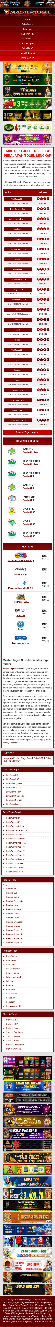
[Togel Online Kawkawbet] (27, 1098)
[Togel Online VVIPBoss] (27, 68)
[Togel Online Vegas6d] (27, 1110)
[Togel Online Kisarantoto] (27, 116)
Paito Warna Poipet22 (16, 855)
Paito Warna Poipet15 (16, 847)
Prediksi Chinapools (15, 922)
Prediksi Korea (12, 918)
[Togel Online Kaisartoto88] (27, 1170)
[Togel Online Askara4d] (27, 1122)
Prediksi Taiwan (13, 913)
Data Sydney (28, 1308)
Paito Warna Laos (14, 834)
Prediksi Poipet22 (14, 943)
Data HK (7, 1308)
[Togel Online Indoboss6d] (27, 1074)
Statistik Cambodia (14, 1032)
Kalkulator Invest (13, 977)
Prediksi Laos (12, 905)
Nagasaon (46, 1302)
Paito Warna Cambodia (16, 830)
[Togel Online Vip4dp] (27, 1206)
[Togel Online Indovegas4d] (27, 1290)
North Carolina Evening (18, 219)
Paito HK (6, 885)
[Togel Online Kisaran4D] (27, 104)
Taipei (17, 380)
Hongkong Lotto (17, 400)
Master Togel (8, 669)
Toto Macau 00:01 (18, 199)
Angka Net (18, 1302)
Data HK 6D (41, 1308)
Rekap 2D (10, 1002)
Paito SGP (38, 758)
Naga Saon (26, 758)
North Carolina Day (17, 209)
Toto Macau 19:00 (18, 300)
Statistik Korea (12, 1040)
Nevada (18, 320)
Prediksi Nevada (13, 926)
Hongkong (18, 370)
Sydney (17, 259)
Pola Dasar (11, 989)
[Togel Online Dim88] (27, 80)
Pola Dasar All (12, 994)
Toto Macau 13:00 (18, 249)
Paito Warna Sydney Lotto (39, 1316)
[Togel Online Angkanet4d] (27, 1254)
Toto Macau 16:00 (18, 280)
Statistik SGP (12, 1024)
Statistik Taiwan (13, 1036)
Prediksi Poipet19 (14, 938)
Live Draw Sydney (27, 43)
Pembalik (10, 985)
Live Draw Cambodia (15, 796)
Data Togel (27, 29)
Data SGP (16, 1308)
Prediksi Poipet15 (14, 934)
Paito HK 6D (27, 48)
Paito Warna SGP (13, 822)
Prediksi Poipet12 (14, 930)
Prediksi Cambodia (14, 901)
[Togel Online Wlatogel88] (27, 1146)
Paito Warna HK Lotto (13, 1318)
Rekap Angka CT (13, 1006)
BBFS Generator (13, 969)
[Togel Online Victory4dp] (27, 1086)
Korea (17, 340)
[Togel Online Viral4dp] (27, 140)
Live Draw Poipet (13, 792)
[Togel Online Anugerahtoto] (27, 1230)
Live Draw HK (27, 34)
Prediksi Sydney (13, 897)
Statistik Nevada (13, 1049)
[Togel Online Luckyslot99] (27, 1194)
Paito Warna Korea (14, 872)
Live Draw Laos (12, 804)
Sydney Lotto (18, 390)
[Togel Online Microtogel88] (27, 1062)
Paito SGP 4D (27, 58)
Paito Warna (27, 24)
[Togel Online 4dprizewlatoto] (27, 1158)
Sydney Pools (32, 1313)
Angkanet (20, 1313)
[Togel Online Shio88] (27, 1278)
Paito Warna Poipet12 (16, 843)
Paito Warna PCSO (14, 863)
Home (27, 19)
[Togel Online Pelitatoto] (27, 128)
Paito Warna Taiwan (15, 868)
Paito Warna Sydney (15, 826)
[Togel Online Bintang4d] (27, 1134)
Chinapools (17, 269)
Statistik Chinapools (15, 1045)
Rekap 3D (10, 998)
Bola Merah (11, 960)
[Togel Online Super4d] (27, 92)
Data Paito (11, 965)
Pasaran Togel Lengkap (27, 432)
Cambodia (18, 229)
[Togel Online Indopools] (27, 1266)
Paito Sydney (14, 761)
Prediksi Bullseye (13, 909)
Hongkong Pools (11, 758)
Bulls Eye (17, 239)
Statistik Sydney (13, 1028)
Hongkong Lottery (17, 420)
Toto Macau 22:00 (18, 350)
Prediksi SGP (11, 893)
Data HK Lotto (32, 1318)
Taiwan (17, 330)
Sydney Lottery (17, 410)
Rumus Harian (12, 973)
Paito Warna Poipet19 (16, 851)
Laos (17, 360)
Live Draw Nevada (14, 800)
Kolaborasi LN (12, 981)
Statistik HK (11, 1020)
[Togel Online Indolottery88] (27, 1242)
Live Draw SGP (27, 38)
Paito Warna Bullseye (15, 838)
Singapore (17, 290)
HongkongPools (18, 1316)
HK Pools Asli (46, 1321)
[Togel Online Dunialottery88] (27, 1218)
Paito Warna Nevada (15, 859)
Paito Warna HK (13, 818)
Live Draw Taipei (13, 787)
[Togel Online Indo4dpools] (27, 1182)
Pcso (18, 310)
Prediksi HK (11, 889)
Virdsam (8, 1302)
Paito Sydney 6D (27, 53)
